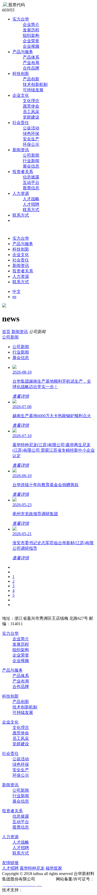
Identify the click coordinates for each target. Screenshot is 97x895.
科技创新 (20, 73)
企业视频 (31, 46)
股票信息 (31, 188)
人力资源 (20, 193)
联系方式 (31, 210)
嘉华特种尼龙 (32, 868)
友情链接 (10, 862)
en (14, 296)
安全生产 (31, 139)
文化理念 (31, 101)
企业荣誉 (31, 41)
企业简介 (31, 24)
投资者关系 (22, 171)
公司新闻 (31, 155)
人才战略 (31, 199)
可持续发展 (33, 90)
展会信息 (31, 166)
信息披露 (31, 177)
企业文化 (20, 95)
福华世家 (54, 868)
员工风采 (31, 111)
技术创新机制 (35, 84)
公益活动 (31, 128)
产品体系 (31, 57)
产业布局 (31, 62)
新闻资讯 (20, 150)
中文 (16, 291)
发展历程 (31, 30)
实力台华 (20, 19)
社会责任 (20, 122)
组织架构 (31, 35)
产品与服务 (22, 52)
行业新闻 (31, 161)
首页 (6, 331)
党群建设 (31, 117)
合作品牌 (31, 68)
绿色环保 (31, 133)
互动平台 (31, 182)
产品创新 (31, 79)
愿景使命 (31, 106)
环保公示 (31, 144)
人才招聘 (31, 204)
